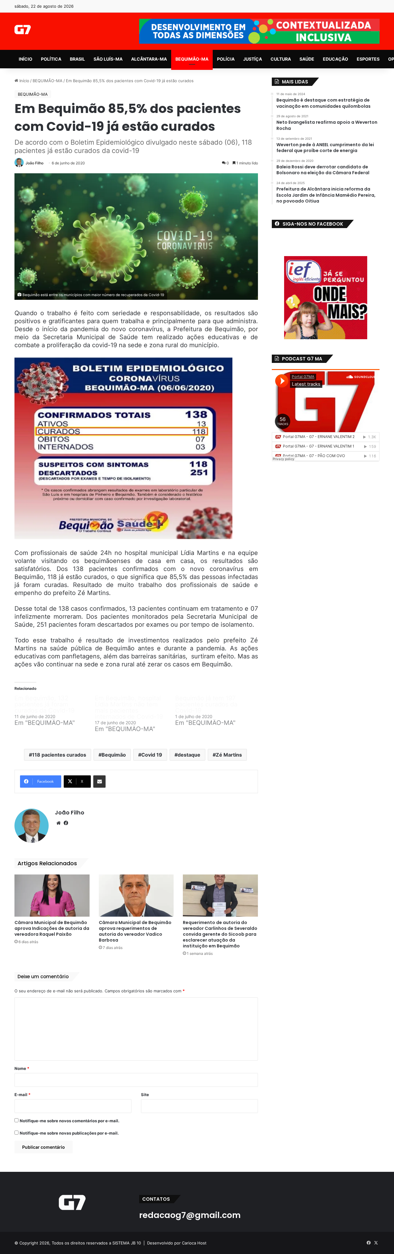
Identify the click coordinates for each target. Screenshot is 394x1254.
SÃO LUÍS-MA (108, 59)
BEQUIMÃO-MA (191, 59)
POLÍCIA (226, 59)
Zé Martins (229, 755)
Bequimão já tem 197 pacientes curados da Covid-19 (206, 704)
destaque (189, 755)
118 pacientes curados (59, 755)
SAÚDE (307, 59)
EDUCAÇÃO (335, 59)
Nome (21, 1068)
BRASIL (77, 59)
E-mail (22, 1094)
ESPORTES (368, 59)
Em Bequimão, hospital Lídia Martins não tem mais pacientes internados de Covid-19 (129, 707)
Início (23, 80)
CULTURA (281, 59)
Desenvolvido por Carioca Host (177, 1242)
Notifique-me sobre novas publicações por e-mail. (69, 1133)
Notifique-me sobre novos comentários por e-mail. (69, 1120)
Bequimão (114, 755)
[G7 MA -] (22, 29)
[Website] (58, 823)
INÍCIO (25, 59)
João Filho (34, 163)
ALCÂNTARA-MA (149, 59)
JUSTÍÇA (252, 59)
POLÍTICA (51, 59)
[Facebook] (66, 823)
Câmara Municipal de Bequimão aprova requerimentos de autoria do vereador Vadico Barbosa (135, 931)
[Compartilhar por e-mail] (99, 781)
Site (145, 1094)
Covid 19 (151, 755)
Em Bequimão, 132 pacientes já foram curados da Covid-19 (44, 704)
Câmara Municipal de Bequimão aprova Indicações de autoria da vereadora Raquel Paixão (51, 928)
